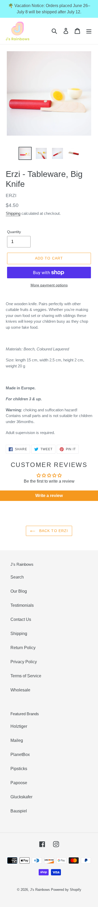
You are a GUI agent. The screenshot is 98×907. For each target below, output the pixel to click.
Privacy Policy (23, 662)
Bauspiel (18, 811)
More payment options (49, 285)
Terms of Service (25, 676)
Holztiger (18, 726)
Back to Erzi (53, 531)
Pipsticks (18, 768)
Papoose (18, 783)
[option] (25, 153)
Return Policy (23, 647)
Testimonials (22, 605)
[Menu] (89, 31)
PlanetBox (20, 754)
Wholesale (20, 690)
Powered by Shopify (66, 890)
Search (17, 577)
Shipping (13, 213)
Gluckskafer (21, 797)
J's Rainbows (40, 890)
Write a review (49, 495)
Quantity (14, 232)
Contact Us (20, 619)
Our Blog (18, 591)
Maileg (16, 740)
